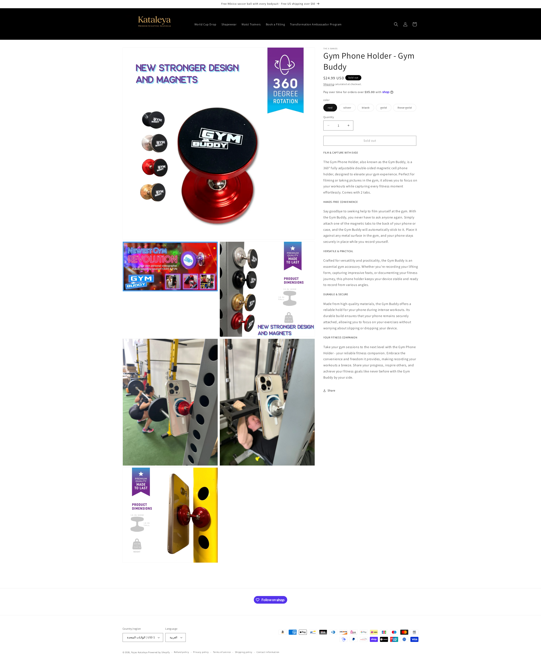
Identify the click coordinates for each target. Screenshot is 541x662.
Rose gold (407, 108)
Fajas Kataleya (139, 652)
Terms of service (222, 652)
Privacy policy (201, 652)
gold (385, 108)
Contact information (268, 652)
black (368, 108)
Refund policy (181, 652)
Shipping (328, 84)
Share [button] (331, 390)
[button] (396, 24)
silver (349, 108)
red (332, 108)
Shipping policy (244, 652)
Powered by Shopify (159, 652)
